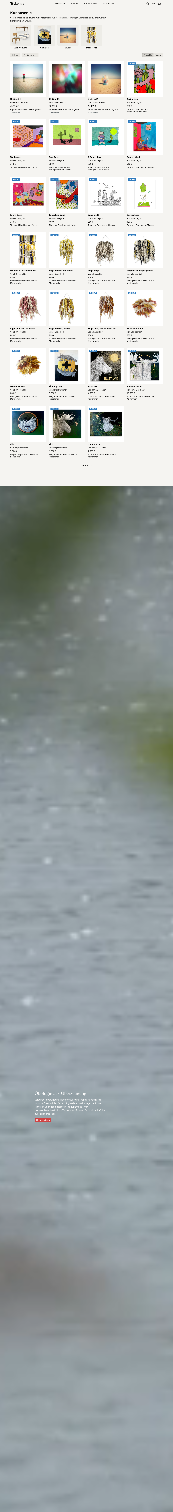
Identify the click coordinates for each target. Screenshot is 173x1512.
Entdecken (109, 3)
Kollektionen (90, 3)
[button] (148, 3)
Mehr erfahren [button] (43, 1120)
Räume (74, 3)
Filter (16, 55)
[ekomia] (17, 3)
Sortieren (30, 55)
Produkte (60, 3)
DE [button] (153, 3)
